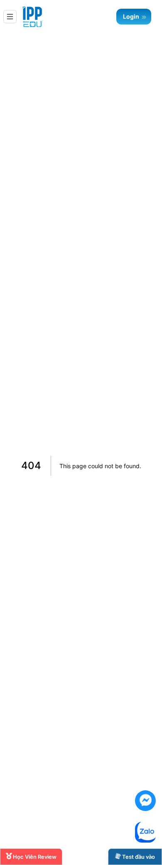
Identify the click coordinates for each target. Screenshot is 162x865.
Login (131, 16)
